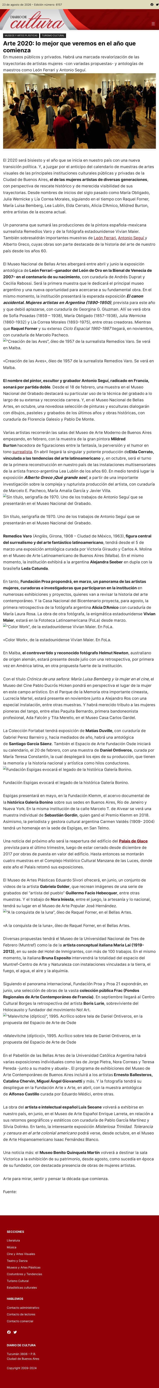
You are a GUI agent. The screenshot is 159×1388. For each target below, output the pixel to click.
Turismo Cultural (53, 35)
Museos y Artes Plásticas (21, 35)
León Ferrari (105, 237)
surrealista (22, 451)
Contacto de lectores (21, 1314)
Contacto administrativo (23, 1307)
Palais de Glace (133, 841)
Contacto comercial (20, 1321)
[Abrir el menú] (153, 23)
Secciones (15, 1231)
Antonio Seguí (131, 237)
